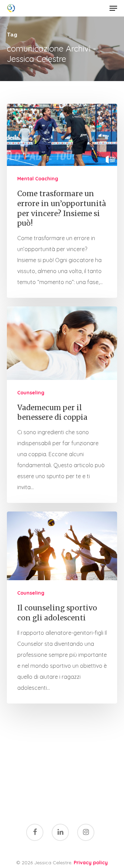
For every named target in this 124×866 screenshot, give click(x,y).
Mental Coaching (37, 179)
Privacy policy (91, 862)
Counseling (30, 393)
